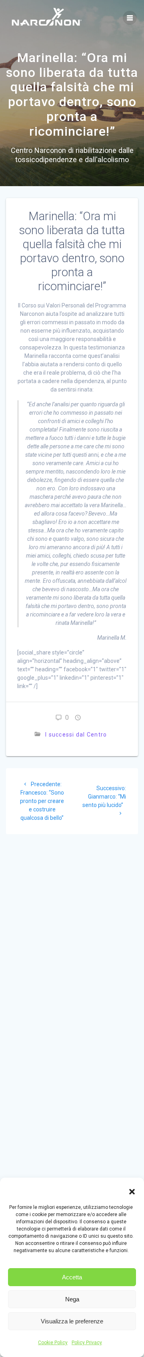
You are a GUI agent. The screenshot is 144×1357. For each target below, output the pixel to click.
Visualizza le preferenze (72, 1321)
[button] (132, 1192)
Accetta (72, 1277)
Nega (72, 1299)
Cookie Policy (53, 1342)
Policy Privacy (87, 1342)
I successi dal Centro (76, 734)
